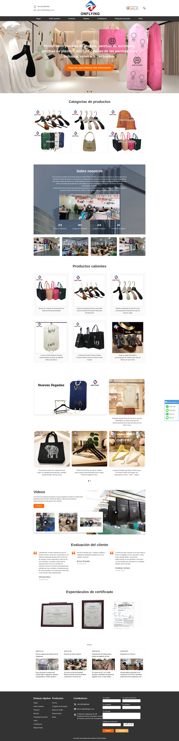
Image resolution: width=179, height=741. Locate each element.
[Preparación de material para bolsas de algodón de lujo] (103, 659)
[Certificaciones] (89, 599)
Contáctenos (102, 18)
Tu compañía (107, 704)
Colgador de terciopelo (59, 706)
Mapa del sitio (38, 727)
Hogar (38, 18)
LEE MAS (39, 506)
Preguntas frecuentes (122, 18)
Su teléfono (126, 704)
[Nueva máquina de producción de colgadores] (47, 659)
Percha (54, 703)
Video (141, 18)
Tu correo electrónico (129, 698)
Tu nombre (107, 698)
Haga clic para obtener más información (89, 65)
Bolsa (54, 717)
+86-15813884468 (43, 6)
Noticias (86, 18)
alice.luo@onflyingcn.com (45, 10)
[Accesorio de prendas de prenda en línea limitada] (90, 8)
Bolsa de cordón (57, 710)
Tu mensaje (107, 711)
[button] (87, 91)
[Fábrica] (47, 238)
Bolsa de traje (56, 713)
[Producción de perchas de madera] (45, 522)
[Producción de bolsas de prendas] (91, 522)
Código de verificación (110, 721)
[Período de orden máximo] (75, 659)
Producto (71, 18)
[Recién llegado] (70, 380)
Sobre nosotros (54, 18)
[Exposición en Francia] (131, 659)
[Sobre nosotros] (89, 207)
